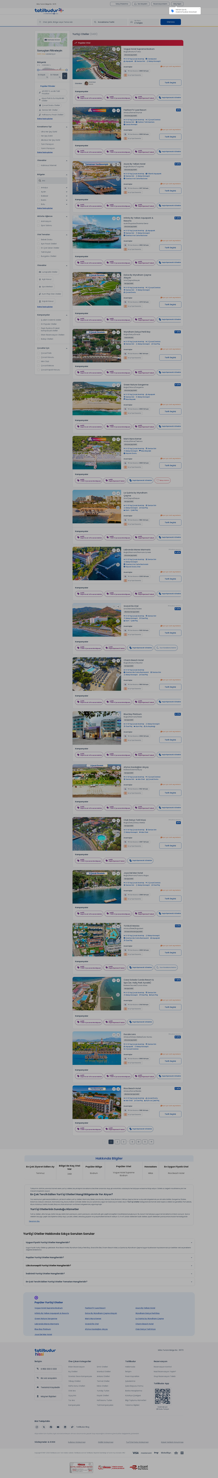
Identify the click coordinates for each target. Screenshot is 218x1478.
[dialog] (185, 10)
